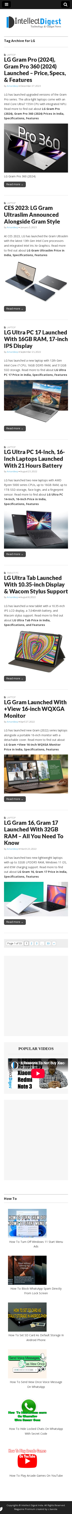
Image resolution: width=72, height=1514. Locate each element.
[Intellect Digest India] (33, 20)
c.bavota (52, 1509)
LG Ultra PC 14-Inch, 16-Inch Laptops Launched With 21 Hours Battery (34, 458)
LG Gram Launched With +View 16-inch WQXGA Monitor (35, 709)
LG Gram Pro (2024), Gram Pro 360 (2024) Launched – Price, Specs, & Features (35, 69)
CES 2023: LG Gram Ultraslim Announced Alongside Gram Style (32, 214)
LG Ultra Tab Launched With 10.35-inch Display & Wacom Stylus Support (36, 584)
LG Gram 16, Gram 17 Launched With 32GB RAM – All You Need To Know (33, 832)
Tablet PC (13, 572)
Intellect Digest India (32, 1505)
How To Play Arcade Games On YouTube (36, 1475)
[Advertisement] (36, 996)
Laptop (11, 54)
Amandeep (12, 85)
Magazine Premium (24, 1509)
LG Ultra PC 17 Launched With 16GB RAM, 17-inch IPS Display (36, 339)
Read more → (14, 184)
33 (48, 943)
